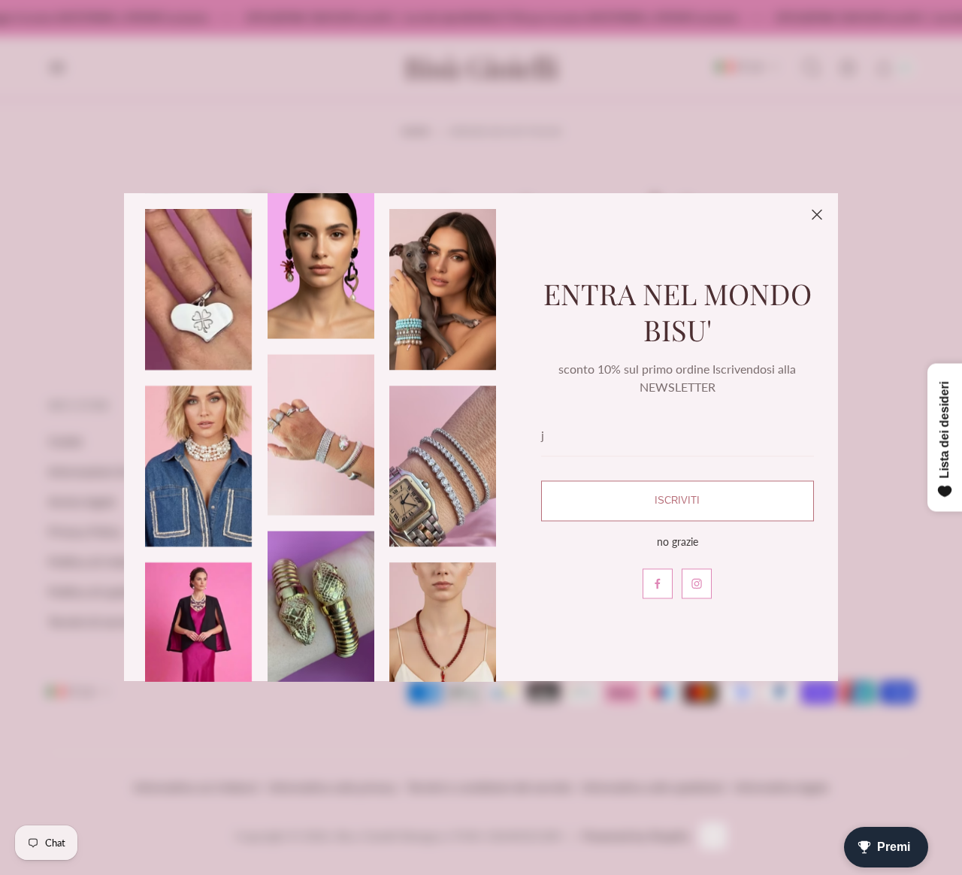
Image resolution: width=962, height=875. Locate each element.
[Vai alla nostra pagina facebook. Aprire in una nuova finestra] (658, 584)
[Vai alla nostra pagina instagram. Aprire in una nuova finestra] (697, 584)
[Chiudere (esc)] (817, 214)
